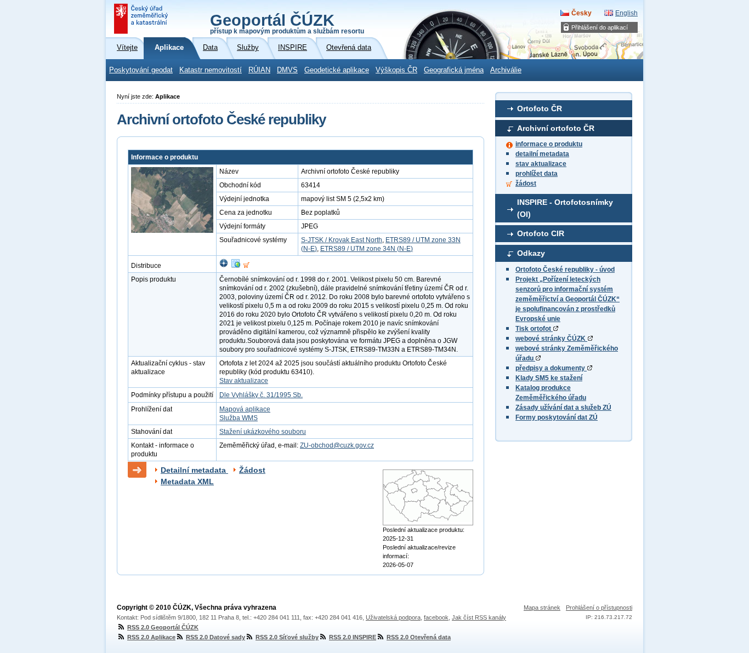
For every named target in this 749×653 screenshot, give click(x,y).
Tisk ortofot (534, 329)
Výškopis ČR (396, 70)
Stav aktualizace (243, 381)
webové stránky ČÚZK (551, 338)
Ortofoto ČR (539, 108)
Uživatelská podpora (393, 617)
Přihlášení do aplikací (599, 27)
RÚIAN (259, 70)
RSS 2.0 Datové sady (215, 637)
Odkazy (531, 253)
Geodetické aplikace (336, 70)
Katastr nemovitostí (210, 70)
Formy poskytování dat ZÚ (556, 417)
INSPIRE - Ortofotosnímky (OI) (565, 208)
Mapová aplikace (244, 409)
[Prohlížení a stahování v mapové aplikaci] (223, 266)
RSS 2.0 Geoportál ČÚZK (162, 627)
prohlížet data (536, 173)
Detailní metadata (194, 470)
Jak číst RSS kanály (479, 617)
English (626, 13)
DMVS (287, 70)
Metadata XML (187, 481)
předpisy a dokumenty (551, 368)
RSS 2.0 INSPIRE (352, 637)
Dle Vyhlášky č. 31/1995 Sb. (261, 395)
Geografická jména (454, 70)
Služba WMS (238, 418)
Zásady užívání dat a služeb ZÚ (563, 407)
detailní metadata (542, 154)
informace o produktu (548, 144)
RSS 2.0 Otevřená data (419, 637)
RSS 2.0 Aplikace (151, 637)
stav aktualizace (540, 164)
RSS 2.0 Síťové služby (287, 637)
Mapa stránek (542, 607)
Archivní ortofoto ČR (555, 128)
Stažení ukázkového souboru (262, 432)
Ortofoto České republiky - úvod (565, 269)
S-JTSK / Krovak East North (341, 240)
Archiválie (505, 70)
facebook (436, 617)
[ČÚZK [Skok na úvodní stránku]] (142, 19)
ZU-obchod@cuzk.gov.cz (337, 445)
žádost (525, 183)
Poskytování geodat (141, 70)
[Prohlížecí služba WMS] (235, 266)
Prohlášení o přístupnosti (599, 607)
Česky (581, 13)
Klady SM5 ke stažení (548, 378)
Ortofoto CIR (540, 233)
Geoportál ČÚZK (287, 23)
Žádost (252, 470)
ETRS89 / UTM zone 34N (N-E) (366, 249)
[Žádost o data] (246, 266)
